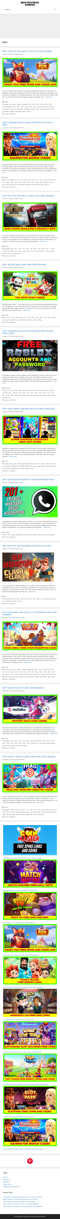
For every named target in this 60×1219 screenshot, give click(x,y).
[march (19, 104)
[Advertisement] (30, 25)
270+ (4, 182)
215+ (24, 317)
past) (14, 601)
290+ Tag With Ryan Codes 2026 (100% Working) (24, 264)
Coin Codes (42, 743)
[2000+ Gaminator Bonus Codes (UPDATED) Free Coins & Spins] (30, 1132)
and (28, 395)
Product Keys (6, 253)
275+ (52, 393)
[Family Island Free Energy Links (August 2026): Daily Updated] (30, 970)
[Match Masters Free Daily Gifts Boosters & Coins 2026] (30, 873)
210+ (37, 180)
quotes (19, 601)
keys (47, 251)
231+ (28, 393)
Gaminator (21, 184)
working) (39, 320)
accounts (23, 395)
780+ (16, 743)
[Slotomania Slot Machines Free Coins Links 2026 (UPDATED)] (30, 1035)
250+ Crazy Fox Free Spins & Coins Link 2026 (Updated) (27, 51)
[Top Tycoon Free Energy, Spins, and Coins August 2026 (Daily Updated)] (30, 1068)
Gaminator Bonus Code (32, 184)
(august (6, 104)
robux (54, 395)
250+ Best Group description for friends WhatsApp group (28, 479)
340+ (28, 672)
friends (35, 535)
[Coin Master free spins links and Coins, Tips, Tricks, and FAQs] (30, 840)
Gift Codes (52, 463)
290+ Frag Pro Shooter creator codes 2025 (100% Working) (28, 757)
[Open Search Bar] (54, 9)
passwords (43, 395)
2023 (42, 104)
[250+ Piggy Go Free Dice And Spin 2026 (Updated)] (30, 906)
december (27, 109)
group (40, 535)
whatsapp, (51, 535)
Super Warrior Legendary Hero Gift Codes (15, 468)
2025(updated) (7, 106)
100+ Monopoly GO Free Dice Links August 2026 (18, 1019)
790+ (20, 743)
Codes (6, 102)
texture (28, 111)
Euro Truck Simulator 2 (38, 251)
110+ (15, 248)
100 (30, 104)
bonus (37, 182)
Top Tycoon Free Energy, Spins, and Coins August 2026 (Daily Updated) (25, 1084)
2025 (50, 104)
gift (47, 463)
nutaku (53, 743)
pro (24, 814)
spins (24, 111)
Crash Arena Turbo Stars (32, 674)
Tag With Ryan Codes (25, 320)
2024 (46, 104)
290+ (12, 182)
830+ (28, 743)
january (45, 109)
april (26, 106)
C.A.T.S (12, 674)
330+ (16, 182)
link (49, 109)
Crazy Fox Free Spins (16, 109)
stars (49, 677)
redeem (37, 677)
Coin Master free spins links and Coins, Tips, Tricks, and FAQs (22, 858)
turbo (53, 677)
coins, (35, 106)
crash (22, 674)
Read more (48, 97)
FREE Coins (13, 184)
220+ (41, 180)
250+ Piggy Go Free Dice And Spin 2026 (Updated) (19, 923)
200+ (34, 104)
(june (14, 104)
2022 (38, 104)
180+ (25, 180)
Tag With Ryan (13, 320)
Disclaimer (6, 1182)
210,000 (51, 390)
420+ (32, 182)
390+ (45, 672)
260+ (22, 106)
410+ (28, 182)
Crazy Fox (44, 106)
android (46, 599)
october (11, 111)
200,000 (25, 390)
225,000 (15, 393)
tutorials (4, 397)
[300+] (6, 180)
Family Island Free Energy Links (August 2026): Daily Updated (22, 987)
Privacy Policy (7, 1184)
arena (7, 674)
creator (17, 812)
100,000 (15, 390)
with (34, 320)
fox (38, 109)
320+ (12, 395)
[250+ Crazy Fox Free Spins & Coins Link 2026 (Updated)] (30, 938)
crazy (39, 106)
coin (37, 743)
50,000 (17, 395)
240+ (14, 106)
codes (30, 106)
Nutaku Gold (6, 745)
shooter (35, 814)
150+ (17, 180)
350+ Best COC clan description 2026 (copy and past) (26, 546)
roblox (50, 395)
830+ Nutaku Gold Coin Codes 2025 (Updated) (22, 688)
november (5, 111)
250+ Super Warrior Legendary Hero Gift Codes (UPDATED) (28, 409)
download (26, 535)
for (31, 535)
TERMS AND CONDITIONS (11, 1187)
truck (19, 253)
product (51, 251)
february (33, 109)
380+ (24, 182)
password (36, 395)
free (41, 109)
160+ (35, 248)
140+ (27, 248)
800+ (24, 743)
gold (48, 743)
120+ (19, 248)
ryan (3, 320)
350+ (20, 182)
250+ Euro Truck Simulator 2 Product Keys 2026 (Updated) (28, 196)
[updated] (25, 104)
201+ (5, 535)
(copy (6, 599)
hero (3, 466)
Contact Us (6, 1179)
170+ (21, 180)
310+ (20, 672)
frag (27, 812)
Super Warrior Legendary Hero (46, 466)
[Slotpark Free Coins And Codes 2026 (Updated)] (30, 1100)
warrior (31, 468)
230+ (46, 180)
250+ (18, 106)
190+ (29, 180)
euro (28, 251)
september (18, 111)
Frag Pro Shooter (35, 812)
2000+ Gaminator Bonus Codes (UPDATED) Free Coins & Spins (23, 1149)
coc (5, 596)
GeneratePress (41, 1216)
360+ (37, 672)
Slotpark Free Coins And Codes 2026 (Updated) (18, 1116)
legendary (14, 466)
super (34, 466)
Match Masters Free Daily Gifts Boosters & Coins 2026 (20, 890)
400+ (49, 672)
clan (54, 599)
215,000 (5, 393)
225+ (20, 393)
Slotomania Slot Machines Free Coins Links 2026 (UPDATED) (22, 1052)
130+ (23, 248)
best (13, 535)
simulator (14, 253)
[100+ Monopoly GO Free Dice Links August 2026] (30, 1003)
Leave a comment (9, 114)
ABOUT (5, 1177)
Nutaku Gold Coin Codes (19, 745)
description (19, 535)
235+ (32, 393)
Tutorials (7, 388)
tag (7, 320)
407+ (53, 672)
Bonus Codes (44, 182)
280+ (8, 182)
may (52, 109)
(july (11, 104)
